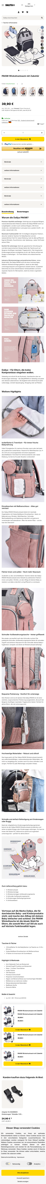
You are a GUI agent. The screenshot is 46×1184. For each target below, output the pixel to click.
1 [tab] (18, 70)
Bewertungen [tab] (23, 212)
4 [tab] (25, 70)
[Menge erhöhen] (41, 132)
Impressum (20, 1157)
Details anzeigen (23, 1181)
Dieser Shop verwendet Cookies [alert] (23, 1128)
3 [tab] (23, 70)
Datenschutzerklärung (8, 1157)
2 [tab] (21, 70)
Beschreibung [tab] (8, 212)
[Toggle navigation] (3, 4)
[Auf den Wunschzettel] (39, 30)
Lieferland (5, 122)
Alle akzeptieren (23, 1173)
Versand (16, 108)
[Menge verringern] (4, 132)
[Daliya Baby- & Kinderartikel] (11, 5)
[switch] (8, 1163)
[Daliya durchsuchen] (42, 17)
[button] (19, 12)
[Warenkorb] (27, 12)
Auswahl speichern (23, 1178)
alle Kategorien (29, 5)
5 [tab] (27, 70)
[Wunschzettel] (23, 12)
